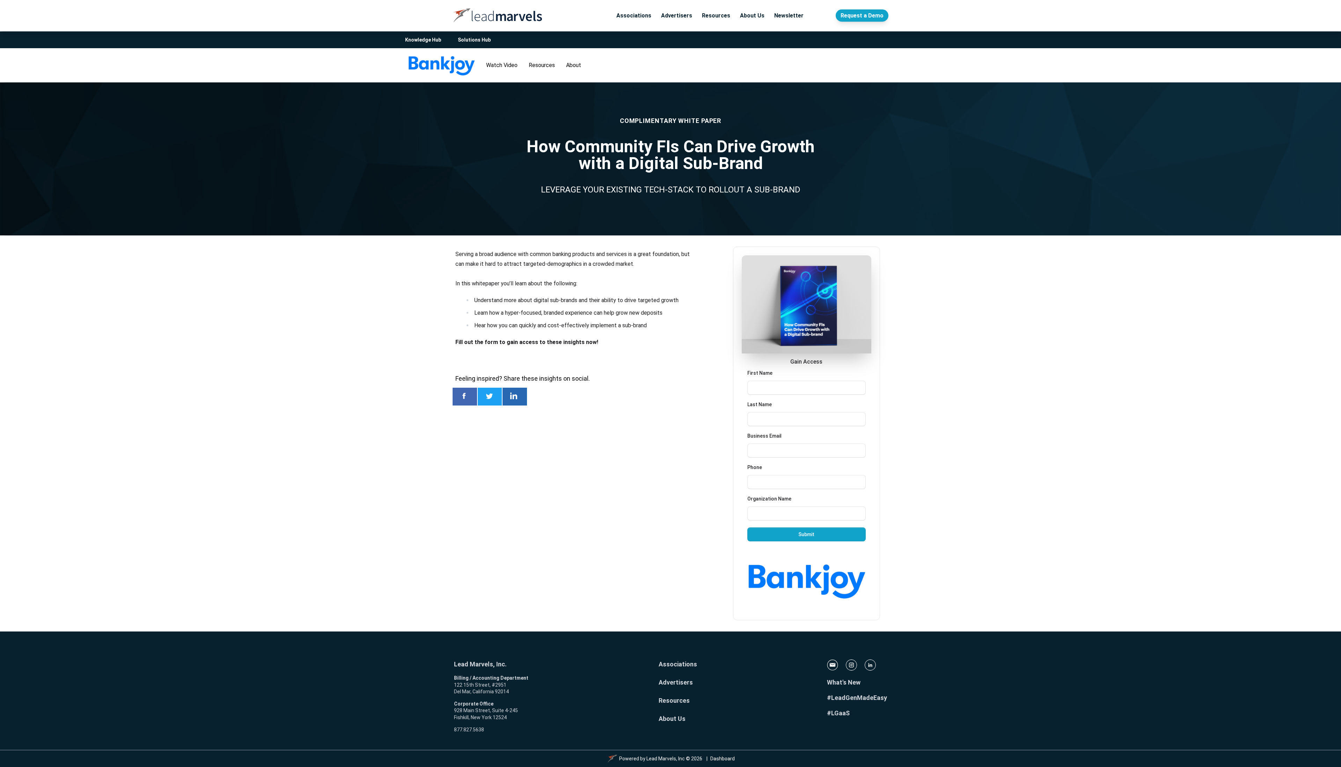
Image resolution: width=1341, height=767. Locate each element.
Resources (716, 15)
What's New (843, 682)
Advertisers (676, 15)
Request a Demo (862, 15)
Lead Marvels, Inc (665, 758)
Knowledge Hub (423, 40)
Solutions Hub (474, 40)
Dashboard (722, 758)
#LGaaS (838, 713)
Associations (633, 15)
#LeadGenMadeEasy (857, 697)
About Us (752, 15)
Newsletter (789, 15)
